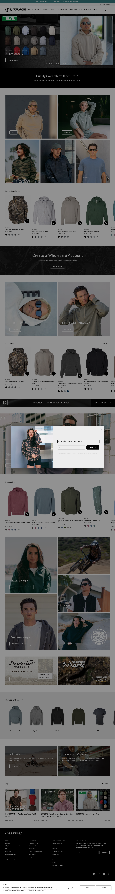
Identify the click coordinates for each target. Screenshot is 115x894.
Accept (87, 887)
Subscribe (92, 447)
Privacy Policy (40, 890)
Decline (104, 887)
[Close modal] (101, 429)
